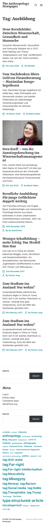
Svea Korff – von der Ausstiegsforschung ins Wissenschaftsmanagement (22, 154)
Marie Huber (34, 114)
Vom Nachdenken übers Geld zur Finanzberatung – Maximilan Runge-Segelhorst (21, 79)
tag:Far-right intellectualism (22, 469)
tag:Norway (10, 483)
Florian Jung (14, 275)
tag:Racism (28, 483)
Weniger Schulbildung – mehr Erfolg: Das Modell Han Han (21, 242)
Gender (5, 450)
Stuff (39, 456)
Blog (4, 439)
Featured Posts (16, 446)
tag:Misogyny (13, 479)
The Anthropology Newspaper (15, 5)
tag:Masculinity (13, 474)
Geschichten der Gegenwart (28, 450)
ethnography (29, 443)
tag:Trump (34, 492)
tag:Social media (14, 488)
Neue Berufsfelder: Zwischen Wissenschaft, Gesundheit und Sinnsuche (21, 35)
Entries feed (8, 397)
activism (14, 432)
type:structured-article (22, 500)
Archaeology (37, 436)
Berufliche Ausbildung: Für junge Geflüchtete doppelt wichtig (20, 197)
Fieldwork (38, 446)
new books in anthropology (11, 456)
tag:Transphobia (13, 492)
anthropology (11, 436)
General (12, 450)
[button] (35, 5)
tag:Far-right (13, 464)
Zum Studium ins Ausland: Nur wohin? (18, 285)
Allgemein (22, 432)
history (5, 453)
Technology (7, 496)
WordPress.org (9, 404)
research (33, 456)
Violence (26, 506)
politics (25, 456)
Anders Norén (37, 519)
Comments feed (10, 401)
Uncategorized (12, 505)
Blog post (12, 440)
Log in (5, 394)
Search (5, 371)
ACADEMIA (6, 432)
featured (5, 446)
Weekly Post (35, 506)
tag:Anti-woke (12, 460)
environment (17, 443)
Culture (6, 443)
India (11, 453)
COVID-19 (32, 440)
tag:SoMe (34, 488)
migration (19, 453)
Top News (17, 496)
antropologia (26, 436)
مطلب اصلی (6, 509)
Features (28, 446)
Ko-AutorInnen (15, 230)
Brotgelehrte (22, 440)
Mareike (31, 66)
